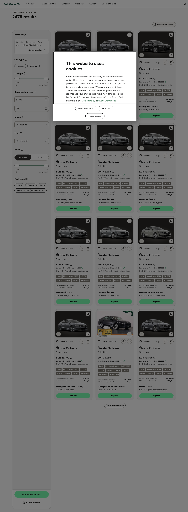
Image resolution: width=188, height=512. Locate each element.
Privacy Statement (106, 100)
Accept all (106, 108)
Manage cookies (95, 116)
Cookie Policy (88, 100)
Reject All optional (85, 108)
